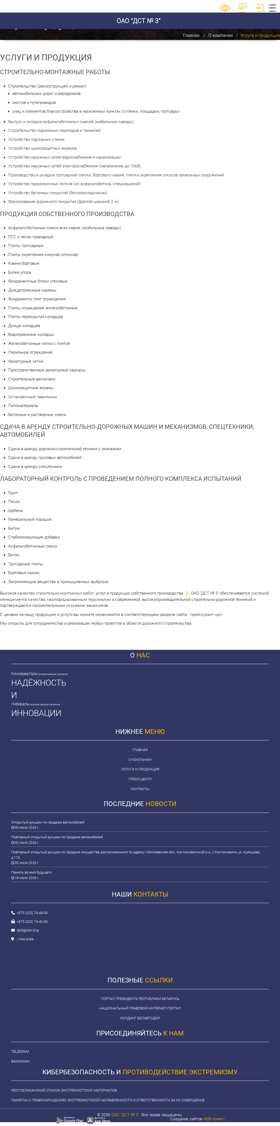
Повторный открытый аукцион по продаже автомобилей (57, 837)
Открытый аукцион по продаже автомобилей (47, 822)
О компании (220, 35)
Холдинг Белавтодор (140, 1018)
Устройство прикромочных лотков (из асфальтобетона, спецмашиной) (74, 183)
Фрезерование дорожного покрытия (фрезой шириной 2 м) (63, 201)
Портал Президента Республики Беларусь (140, 999)
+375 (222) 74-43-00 (32, 913)
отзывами (75, 605)
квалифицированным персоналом (79, 599)
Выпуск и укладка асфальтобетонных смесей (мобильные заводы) (71, 121)
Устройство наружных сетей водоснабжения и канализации (64, 157)
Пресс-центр (140, 779)
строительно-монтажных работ (65, 593)
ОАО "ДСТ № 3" (125, 1114)
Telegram (20, 1051)
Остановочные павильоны (32, 396)
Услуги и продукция (140, 769)
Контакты (140, 789)
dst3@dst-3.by (28, 930)
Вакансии (20, 1061)
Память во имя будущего (31, 872)
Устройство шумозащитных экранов (42, 148)
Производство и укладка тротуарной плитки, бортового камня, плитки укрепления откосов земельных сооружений (116, 175)
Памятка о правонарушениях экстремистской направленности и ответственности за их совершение (108, 1100)
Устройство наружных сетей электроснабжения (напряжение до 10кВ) (74, 166)
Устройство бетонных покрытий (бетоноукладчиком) (57, 192)
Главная (191, 35)
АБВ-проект (214, 1118)
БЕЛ (242, 7)
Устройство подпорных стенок (36, 139)
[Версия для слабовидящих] (225, 10)
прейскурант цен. (206, 614)
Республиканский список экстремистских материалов (64, 1090)
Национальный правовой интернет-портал (140, 1008)
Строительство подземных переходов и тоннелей (54, 130)
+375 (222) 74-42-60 (32, 922)
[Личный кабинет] (259, 10)
